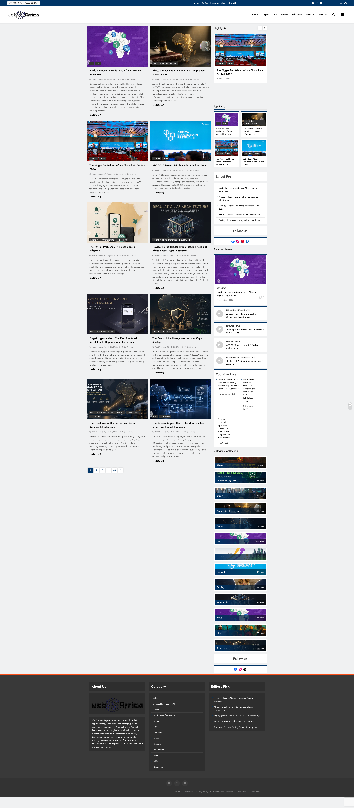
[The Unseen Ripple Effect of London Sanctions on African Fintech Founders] (180, 399)
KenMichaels (97, 79)
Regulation (172, 331)
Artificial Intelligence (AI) (164, 703)
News (308, 14)
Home (255, 14)
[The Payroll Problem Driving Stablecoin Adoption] (117, 222)
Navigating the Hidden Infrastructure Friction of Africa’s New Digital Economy (179, 248)
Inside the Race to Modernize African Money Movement (215, 3)
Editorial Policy (217, 791)
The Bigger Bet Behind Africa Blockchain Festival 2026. (240, 72)
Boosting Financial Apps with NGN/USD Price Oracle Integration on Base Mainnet (224, 428)
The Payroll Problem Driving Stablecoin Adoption (240, 220)
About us (322, 14)
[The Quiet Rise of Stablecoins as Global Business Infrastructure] (117, 399)
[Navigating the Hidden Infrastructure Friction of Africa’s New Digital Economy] (180, 222)
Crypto (265, 14)
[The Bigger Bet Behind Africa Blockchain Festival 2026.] (117, 141)
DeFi (275, 14)
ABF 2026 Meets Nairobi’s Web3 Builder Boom (179, 165)
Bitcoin (284, 14)
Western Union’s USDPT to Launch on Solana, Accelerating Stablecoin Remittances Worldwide (228, 384)
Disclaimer (230, 791)
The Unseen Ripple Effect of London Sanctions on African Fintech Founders (178, 425)
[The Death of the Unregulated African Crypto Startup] (180, 314)
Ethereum (297, 14)
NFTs (155, 761)
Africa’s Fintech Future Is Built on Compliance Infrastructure (253, 131)
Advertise (242, 791)
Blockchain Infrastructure (165, 63)
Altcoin (156, 698)
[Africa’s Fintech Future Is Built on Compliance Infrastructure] (180, 46)
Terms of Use (254, 791)
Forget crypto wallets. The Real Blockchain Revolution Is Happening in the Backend (113, 340)
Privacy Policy (201, 791)
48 (114, 470)
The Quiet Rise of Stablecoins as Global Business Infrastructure (112, 425)
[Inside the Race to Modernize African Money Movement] (117, 46)
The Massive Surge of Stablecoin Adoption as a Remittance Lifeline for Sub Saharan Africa (249, 390)
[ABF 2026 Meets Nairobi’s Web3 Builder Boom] (180, 141)
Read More (94, 115)
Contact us (188, 791)
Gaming (157, 744)
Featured (93, 158)
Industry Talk (185, 240)
